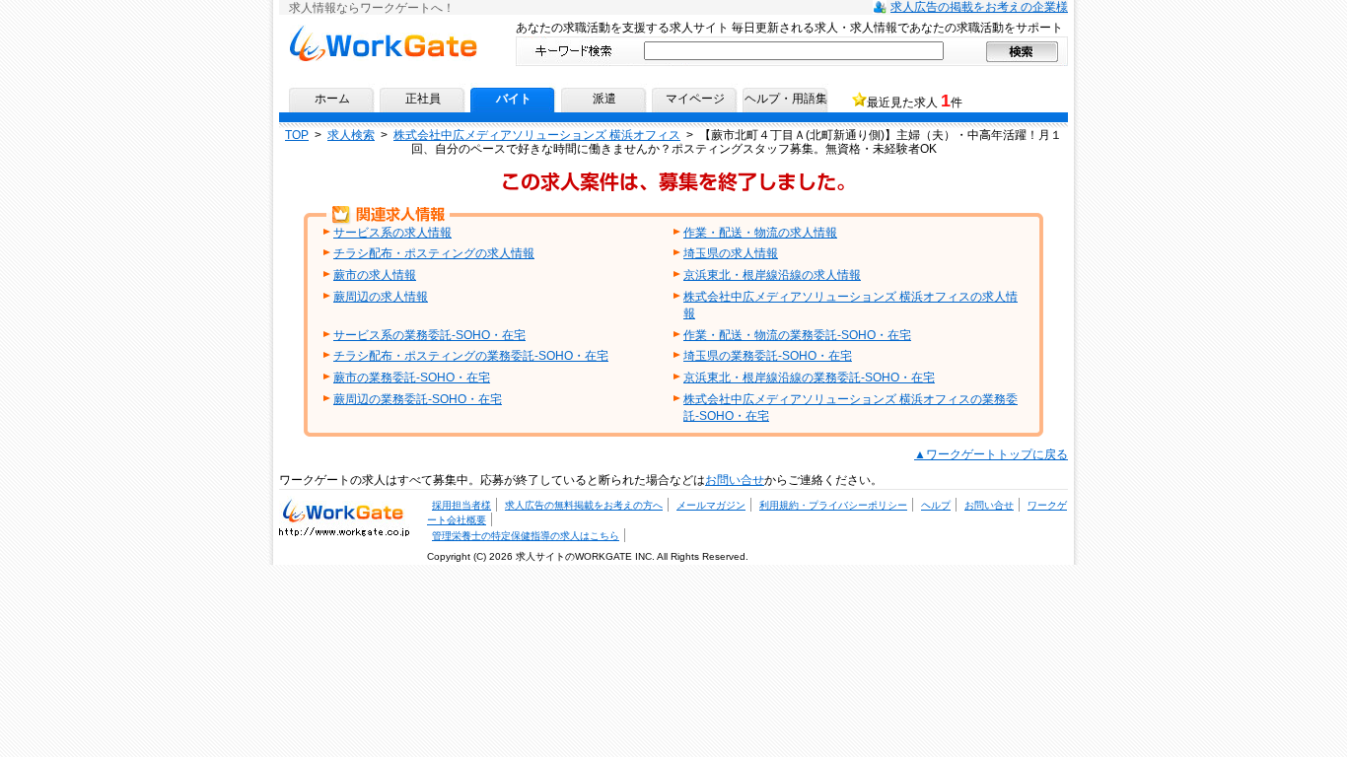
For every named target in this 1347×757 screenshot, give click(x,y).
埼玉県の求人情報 (730, 253)
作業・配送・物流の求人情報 (760, 233)
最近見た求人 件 (914, 100)
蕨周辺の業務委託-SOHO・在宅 (417, 399)
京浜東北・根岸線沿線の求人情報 (772, 275)
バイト (514, 98)
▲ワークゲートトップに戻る (991, 454)
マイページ (695, 98)
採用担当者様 (461, 505)
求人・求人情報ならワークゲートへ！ (344, 509)
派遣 (604, 98)
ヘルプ (936, 505)
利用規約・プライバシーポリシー (833, 505)
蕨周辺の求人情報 (380, 297)
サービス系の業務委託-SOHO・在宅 (429, 335)
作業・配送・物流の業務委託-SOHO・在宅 (797, 335)
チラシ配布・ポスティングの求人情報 (433, 253)
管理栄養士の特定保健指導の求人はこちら (525, 535)
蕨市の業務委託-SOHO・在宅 (411, 377)
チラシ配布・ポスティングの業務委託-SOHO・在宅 (470, 356)
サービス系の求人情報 (392, 233)
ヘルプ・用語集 (785, 98)
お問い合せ (734, 480)
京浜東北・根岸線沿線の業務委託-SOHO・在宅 (809, 377)
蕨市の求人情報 (374, 275)
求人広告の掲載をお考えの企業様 (979, 7)
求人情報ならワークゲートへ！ (382, 31)
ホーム (332, 98)
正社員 (423, 98)
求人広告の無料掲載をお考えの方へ (584, 505)
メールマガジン (710, 505)
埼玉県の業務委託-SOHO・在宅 (767, 356)
